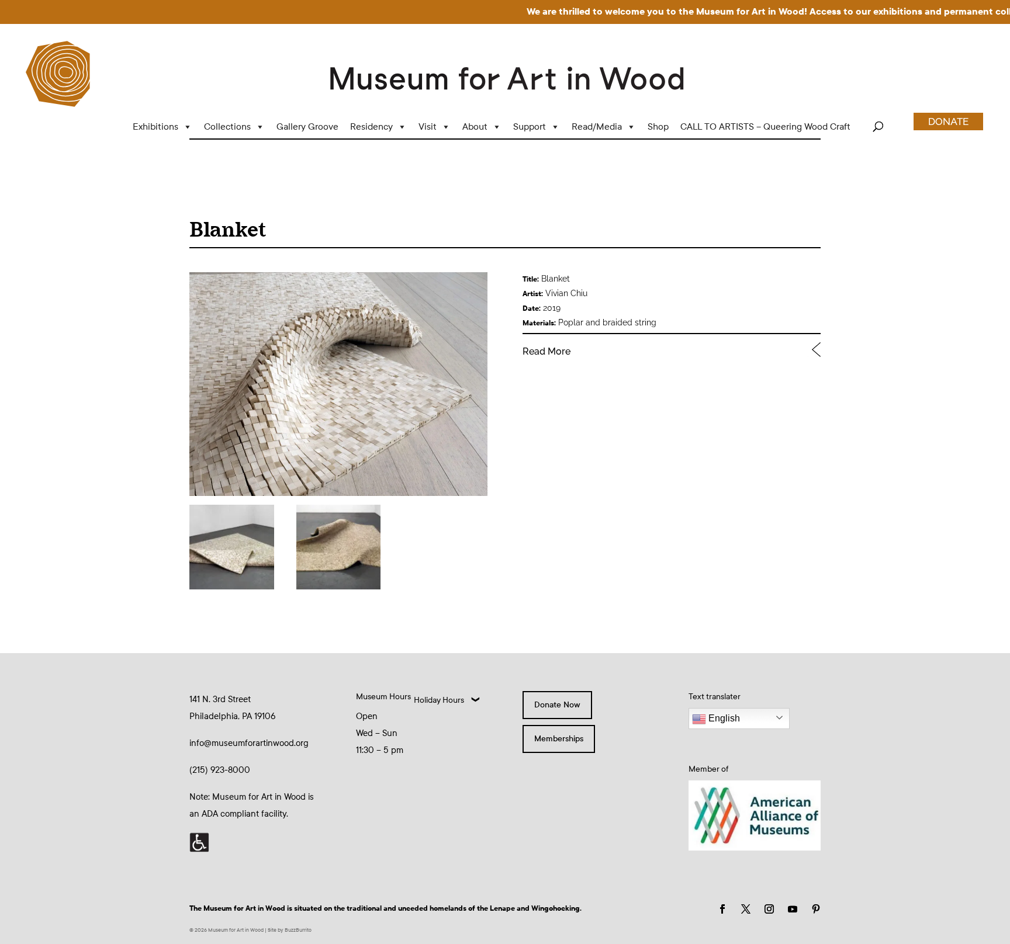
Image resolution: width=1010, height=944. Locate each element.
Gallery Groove (307, 126)
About (474, 126)
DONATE (948, 121)
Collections (227, 126)
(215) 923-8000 (219, 770)
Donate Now (557, 705)
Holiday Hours (439, 700)
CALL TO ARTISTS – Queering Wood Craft (765, 126)
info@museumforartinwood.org (249, 743)
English (723, 718)
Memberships (558, 739)
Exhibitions (155, 126)
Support (529, 126)
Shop (658, 126)
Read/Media (597, 126)
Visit (427, 126)
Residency (371, 126)
